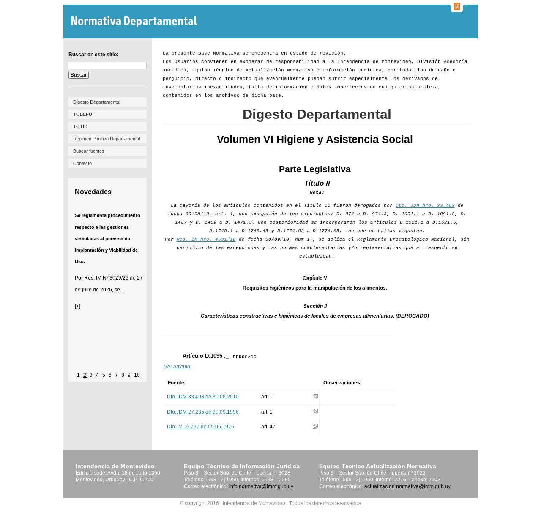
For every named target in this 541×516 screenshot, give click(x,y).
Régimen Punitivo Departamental (106, 138)
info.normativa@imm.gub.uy (261, 486)
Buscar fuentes (88, 151)
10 (137, 375)
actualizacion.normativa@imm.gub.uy (407, 486)
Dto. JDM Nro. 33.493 (425, 205)
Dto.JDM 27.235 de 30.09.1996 (203, 412)
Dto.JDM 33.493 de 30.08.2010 (203, 397)
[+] (77, 306)
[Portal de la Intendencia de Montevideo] (456, 9)
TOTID (80, 126)
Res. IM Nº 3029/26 (106, 278)
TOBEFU (82, 114)
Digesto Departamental (96, 101)
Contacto (82, 163)
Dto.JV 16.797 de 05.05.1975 (200, 427)
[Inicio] (135, 22)
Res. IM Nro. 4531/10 (206, 239)
